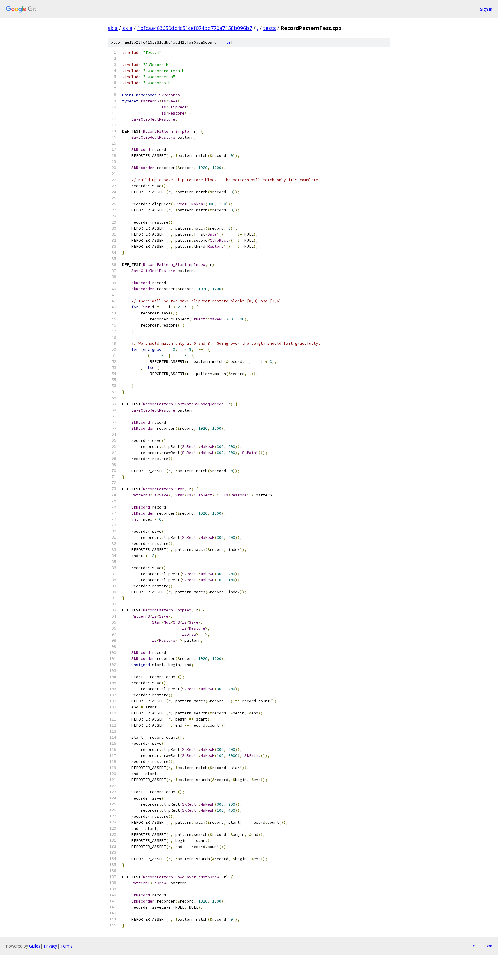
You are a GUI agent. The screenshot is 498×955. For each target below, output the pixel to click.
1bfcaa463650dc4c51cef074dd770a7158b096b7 (194, 28)
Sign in (486, 9)
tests (269, 28)
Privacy (50, 946)
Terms (67, 946)
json (487, 945)
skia (113, 28)
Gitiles (34, 946)
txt (473, 945)
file (226, 42)
